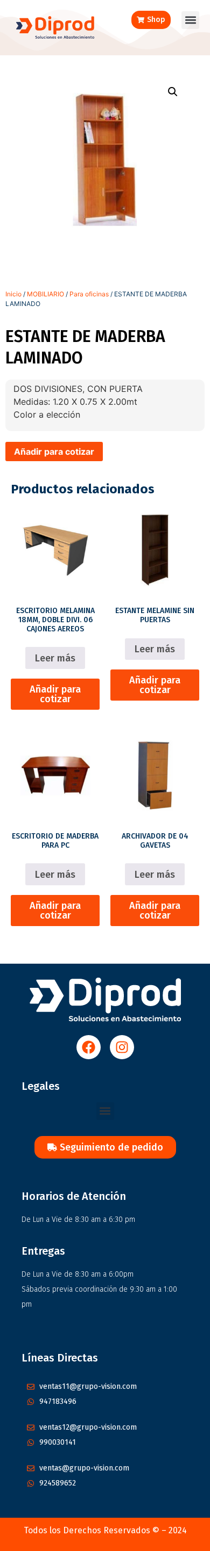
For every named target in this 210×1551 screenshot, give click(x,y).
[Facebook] (88, 1047)
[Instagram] (122, 1047)
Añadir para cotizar (54, 451)
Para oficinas (89, 294)
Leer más (55, 658)
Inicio (13, 294)
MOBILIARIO (45, 294)
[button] (190, 20)
